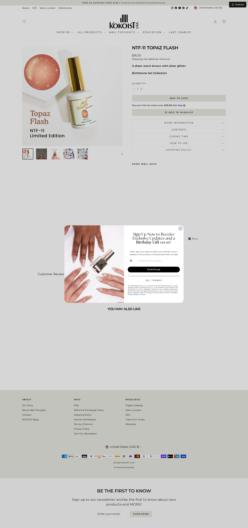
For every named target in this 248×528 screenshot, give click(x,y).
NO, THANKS (154, 280)
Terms (143, 294)
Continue (153, 269)
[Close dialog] (180, 228)
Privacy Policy (133, 294)
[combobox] (132, 260)
